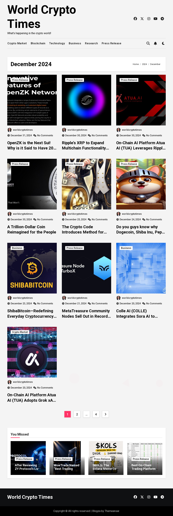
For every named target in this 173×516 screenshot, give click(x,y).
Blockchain (38, 43)
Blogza (96, 511)
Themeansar (112, 511)
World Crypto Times (30, 497)
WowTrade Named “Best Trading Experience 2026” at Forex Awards (66, 470)
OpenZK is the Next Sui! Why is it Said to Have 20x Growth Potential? (31, 148)
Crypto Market (17, 43)
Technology (57, 43)
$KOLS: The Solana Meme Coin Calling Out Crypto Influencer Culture (106, 470)
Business (75, 43)
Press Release (111, 43)
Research (91, 43)
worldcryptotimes (23, 129)
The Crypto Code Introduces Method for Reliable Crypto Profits (83, 232)
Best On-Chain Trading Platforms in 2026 (144, 468)
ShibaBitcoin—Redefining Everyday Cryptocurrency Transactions (30, 316)
